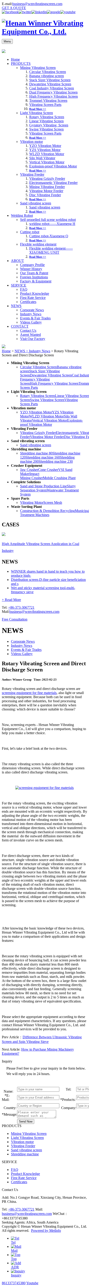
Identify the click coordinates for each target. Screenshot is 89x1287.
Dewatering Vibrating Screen (50, 84)
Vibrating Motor (31, 502)
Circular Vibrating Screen (47, 72)
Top (14, 1259)
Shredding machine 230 (56, 461)
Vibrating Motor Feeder (46, 191)
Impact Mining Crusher (31, 476)
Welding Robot (22, 215)
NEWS (16, 306)
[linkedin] (39, 12)
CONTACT (20, 326)
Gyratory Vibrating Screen (48, 125)
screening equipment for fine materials (29, 693)
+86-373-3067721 (21, 607)
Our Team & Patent (34, 273)
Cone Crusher (48, 470)
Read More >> (37, 109)
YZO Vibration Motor (45, 146)
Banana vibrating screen (46, 76)
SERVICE (18, 285)
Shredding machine (25, 1154)
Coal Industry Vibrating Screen (51, 88)
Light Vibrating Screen (36, 113)
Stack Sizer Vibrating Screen (50, 80)
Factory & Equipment (35, 281)
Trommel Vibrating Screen (48, 100)
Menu (7, 41)
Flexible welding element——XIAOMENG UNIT (51, 250)
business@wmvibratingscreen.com (37, 4)
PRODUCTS (21, 63)
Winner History (31, 269)
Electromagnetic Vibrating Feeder (53, 183)
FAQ (23, 289)
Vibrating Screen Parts (45, 105)
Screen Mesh (52, 502)
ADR (15, 1267)
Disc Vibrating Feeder (45, 195)
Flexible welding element (38, 244)
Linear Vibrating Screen (46, 121)
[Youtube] (68, 12)
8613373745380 (14, 1283)
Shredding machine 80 (36, 453)
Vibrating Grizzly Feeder (47, 178)
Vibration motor (31, 142)
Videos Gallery (31, 322)
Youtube (32, 1283)
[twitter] (25, 12)
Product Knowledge (34, 293)
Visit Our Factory (32, 339)
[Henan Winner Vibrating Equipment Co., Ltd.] (44, 31)
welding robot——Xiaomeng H (52, 224)
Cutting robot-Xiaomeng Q (48, 236)
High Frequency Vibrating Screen (53, 96)
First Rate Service (33, 298)
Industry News (30, 314)
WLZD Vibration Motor (46, 154)
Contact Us (28, 330)
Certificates (28, 302)
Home (15, 59)
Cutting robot (29, 232)
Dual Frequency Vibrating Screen (53, 92)
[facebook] (10, 12)
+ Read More (11, 600)
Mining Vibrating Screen (38, 68)
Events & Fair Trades (35, 318)
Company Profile (32, 265)
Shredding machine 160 (43, 457)
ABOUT (17, 261)
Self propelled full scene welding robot (48, 220)
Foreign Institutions (34, 277)
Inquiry (16, 1275)
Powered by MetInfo (46, 1230)
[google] (53, 12)
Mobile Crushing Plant (59, 478)
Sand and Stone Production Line (43, 486)
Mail (14, 1251)
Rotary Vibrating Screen (46, 117)
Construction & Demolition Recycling (47, 511)
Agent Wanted (30, 335)
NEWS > (22, 351)
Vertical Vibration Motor (46, 162)
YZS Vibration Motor (44, 150)
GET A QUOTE (14, 8)
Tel (13, 1242)
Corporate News (32, 310)
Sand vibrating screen (35, 203)
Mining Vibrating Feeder (47, 187)
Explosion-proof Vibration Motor (53, 166)
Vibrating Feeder (32, 174)
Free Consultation (14, 619)
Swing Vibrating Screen (46, 129)
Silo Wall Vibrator (42, 158)
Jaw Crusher (29, 470)
